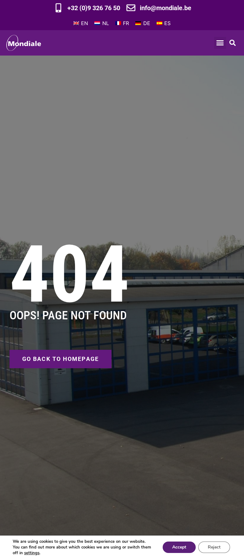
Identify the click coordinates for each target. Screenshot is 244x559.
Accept (179, 547)
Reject (214, 547)
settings (31, 553)
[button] (220, 43)
